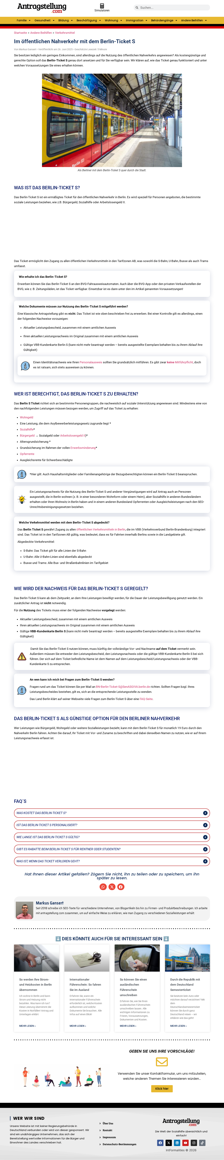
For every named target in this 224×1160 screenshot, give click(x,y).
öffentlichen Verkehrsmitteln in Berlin (100, 529)
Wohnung (111, 20)
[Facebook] (160, 1143)
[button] (103, 886)
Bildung (63, 20)
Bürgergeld (27, 435)
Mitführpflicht (180, 362)
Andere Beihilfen (192, 20)
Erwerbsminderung (83, 448)
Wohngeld (26, 417)
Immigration (134, 20)
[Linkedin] (177, 1143)
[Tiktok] (202, 1143)
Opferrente (27, 454)
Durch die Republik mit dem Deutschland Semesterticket (185, 985)
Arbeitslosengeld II (72, 435)
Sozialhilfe (26, 429)
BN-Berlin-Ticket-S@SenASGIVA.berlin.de (123, 686)
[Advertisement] (112, 231)
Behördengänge (162, 20)
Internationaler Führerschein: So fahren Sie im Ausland (85, 985)
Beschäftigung (87, 20)
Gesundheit (42, 20)
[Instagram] (194, 1143)
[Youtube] (185, 1143)
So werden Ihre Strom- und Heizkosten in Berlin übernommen (35, 985)
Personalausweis (91, 362)
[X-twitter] (169, 1143)
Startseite (20, 32)
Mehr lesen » (27, 1025)
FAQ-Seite (146, 699)
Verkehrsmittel (65, 32)
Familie (22, 20)
